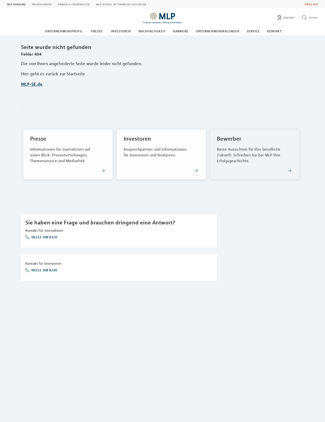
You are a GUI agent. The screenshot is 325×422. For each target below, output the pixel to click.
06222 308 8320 (44, 270)
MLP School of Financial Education (121, 4)
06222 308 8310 (44, 237)
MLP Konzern (16, 4)
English (311, 4)
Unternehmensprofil (63, 31)
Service (253, 31)
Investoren (121, 31)
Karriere (180, 31)
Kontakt (274, 31)
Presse (97, 31)
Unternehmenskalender (217, 31)
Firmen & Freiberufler (74, 4)
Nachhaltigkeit (152, 31)
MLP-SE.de (31, 84)
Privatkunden (42, 4)
